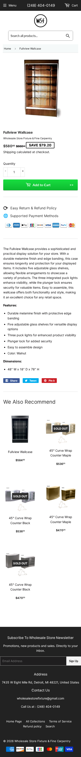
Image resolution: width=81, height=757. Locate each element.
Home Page (14, 721)
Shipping (9, 152)
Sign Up (73, 661)
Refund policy (32, 726)
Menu (12, 5)
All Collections (35, 721)
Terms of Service (60, 721)
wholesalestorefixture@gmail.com (40, 698)
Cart (74, 5)
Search (50, 726)
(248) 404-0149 (41, 5)
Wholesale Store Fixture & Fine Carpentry (42, 741)
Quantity (9, 163)
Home (7, 48)
